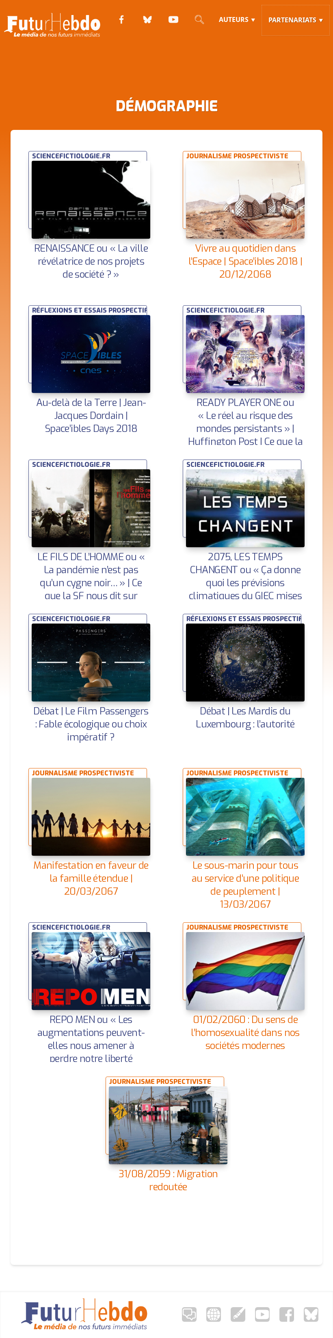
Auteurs (234, 19)
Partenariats (292, 19)
